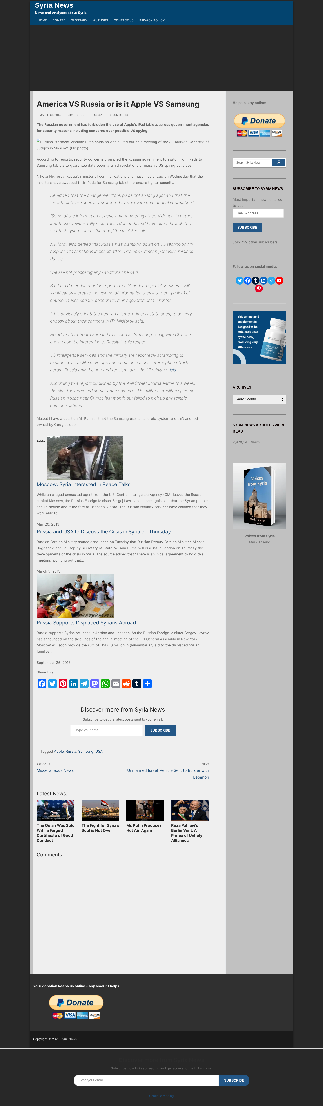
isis (173, 369)
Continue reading (161, 1096)
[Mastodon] (94, 683)
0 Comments (118, 115)
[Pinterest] (63, 683)
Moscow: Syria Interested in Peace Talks (84, 484)
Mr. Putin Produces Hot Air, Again (144, 828)
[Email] (116, 683)
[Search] (278, 162)
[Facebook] (42, 683)
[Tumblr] (137, 683)
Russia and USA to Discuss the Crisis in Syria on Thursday (104, 532)
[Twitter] (52, 683)
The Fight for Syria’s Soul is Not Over (100, 828)
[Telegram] (84, 683)
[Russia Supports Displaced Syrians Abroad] (123, 596)
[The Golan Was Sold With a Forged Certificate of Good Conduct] (55, 810)
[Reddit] (126, 683)
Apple (59, 751)
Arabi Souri (76, 115)
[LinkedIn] (73, 683)
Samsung (85, 751)
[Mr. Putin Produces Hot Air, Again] (145, 810)
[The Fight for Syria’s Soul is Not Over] (100, 810)
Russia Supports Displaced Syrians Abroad (86, 623)
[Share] (147, 683)
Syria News (54, 5)
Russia (97, 115)
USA (99, 751)
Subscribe (160, 730)
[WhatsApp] (105, 683)
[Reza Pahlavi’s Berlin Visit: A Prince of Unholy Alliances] (190, 810)
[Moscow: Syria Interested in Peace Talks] (123, 458)
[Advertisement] (161, 57)
